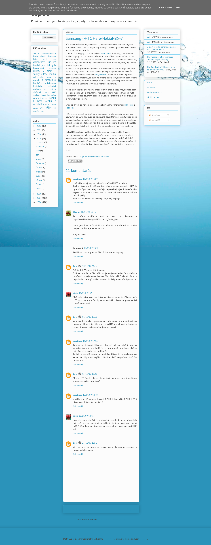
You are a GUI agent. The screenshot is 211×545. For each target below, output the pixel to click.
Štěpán (76, 212)
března (39, 180)
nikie (75, 293)
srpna (39, 159)
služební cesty (41, 92)
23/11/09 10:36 (89, 442)
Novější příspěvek (76, 509)
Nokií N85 (70, 107)
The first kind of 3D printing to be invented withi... (161, 68)
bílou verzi (106, 53)
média (52, 74)
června (39, 167)
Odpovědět (78, 202)
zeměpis (36, 111)
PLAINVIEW (109, 538)
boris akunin (39, 56)
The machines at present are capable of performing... (160, 58)
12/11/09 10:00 (89, 374)
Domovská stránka (102, 509)
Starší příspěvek (127, 509)
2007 (39, 198)
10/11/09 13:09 (90, 179)
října (38, 150)
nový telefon (100, 74)
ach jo (81, 156)
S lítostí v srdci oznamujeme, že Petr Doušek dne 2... (161, 48)
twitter (150, 82)
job (54, 65)
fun (49, 62)
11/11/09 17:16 (90, 341)
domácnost (39, 62)
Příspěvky (155, 115)
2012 (39, 126)
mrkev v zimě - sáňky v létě (44, 72)
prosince (40, 142)
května (39, 171)
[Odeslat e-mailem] (69, 161)
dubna (39, 175)
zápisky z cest (153, 97)
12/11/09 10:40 (90, 394)
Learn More (166, 7)
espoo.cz (151, 87)
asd (148, 37)
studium (36, 95)
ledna (39, 188)
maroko (52, 68)
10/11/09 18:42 (91, 248)
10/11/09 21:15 (89, 266)
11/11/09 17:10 (89, 317)
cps (54, 59)
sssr (54, 92)
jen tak (46, 65)
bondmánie (50, 53)
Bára (75, 266)
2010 (39, 134)
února (39, 184)
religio (53, 89)
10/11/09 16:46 (88, 212)
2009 (39, 138)
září (38, 154)
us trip (45, 98)
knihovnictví (38, 68)
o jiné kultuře (47, 83)
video (48, 104)
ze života (105, 156)
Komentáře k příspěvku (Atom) (111, 519)
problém (37, 89)
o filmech (47, 80)
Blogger (143, 538)
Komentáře (155, 120)
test (39, 98)
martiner (77, 179)
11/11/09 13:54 (86, 293)
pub (45, 89)
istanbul (36, 65)
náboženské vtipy (42, 77)
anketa (42, 54)
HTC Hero (128, 104)
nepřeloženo (94, 156)
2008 (39, 193)
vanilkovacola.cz (154, 92)
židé (42, 111)
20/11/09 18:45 (86, 415)
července (40, 163)
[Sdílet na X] (75, 161)
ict (86, 156)
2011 (39, 130)
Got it (179, 7)
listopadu (40, 146)
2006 (39, 202)
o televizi (50, 86)
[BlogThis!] (72, 161)
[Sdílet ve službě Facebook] (78, 161)
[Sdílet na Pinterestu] (80, 161)
